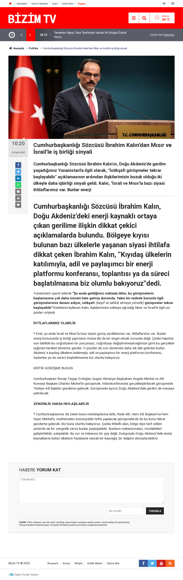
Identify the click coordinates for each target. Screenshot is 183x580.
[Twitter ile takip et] (152, 563)
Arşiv (55, 3)
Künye (66, 563)
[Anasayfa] (10, 3)
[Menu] (133, 18)
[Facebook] (18, 165)
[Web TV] (164, 3)
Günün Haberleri (39, 3)
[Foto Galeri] (173, 3)
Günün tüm (162, 35)
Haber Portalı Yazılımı (26, 574)
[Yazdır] (18, 198)
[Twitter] (18, 172)
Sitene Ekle (67, 3)
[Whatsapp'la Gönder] (18, 185)
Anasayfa (52, 563)
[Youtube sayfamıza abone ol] (161, 563)
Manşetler (22, 3)
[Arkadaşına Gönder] (18, 191)
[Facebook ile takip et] (143, 563)
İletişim (79, 563)
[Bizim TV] (32, 17)
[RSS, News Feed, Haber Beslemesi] (170, 563)
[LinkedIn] (18, 178)
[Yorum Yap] (18, 205)
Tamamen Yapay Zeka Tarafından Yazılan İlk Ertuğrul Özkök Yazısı (90, 35)
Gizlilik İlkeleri (94, 563)
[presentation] (21, 35)
